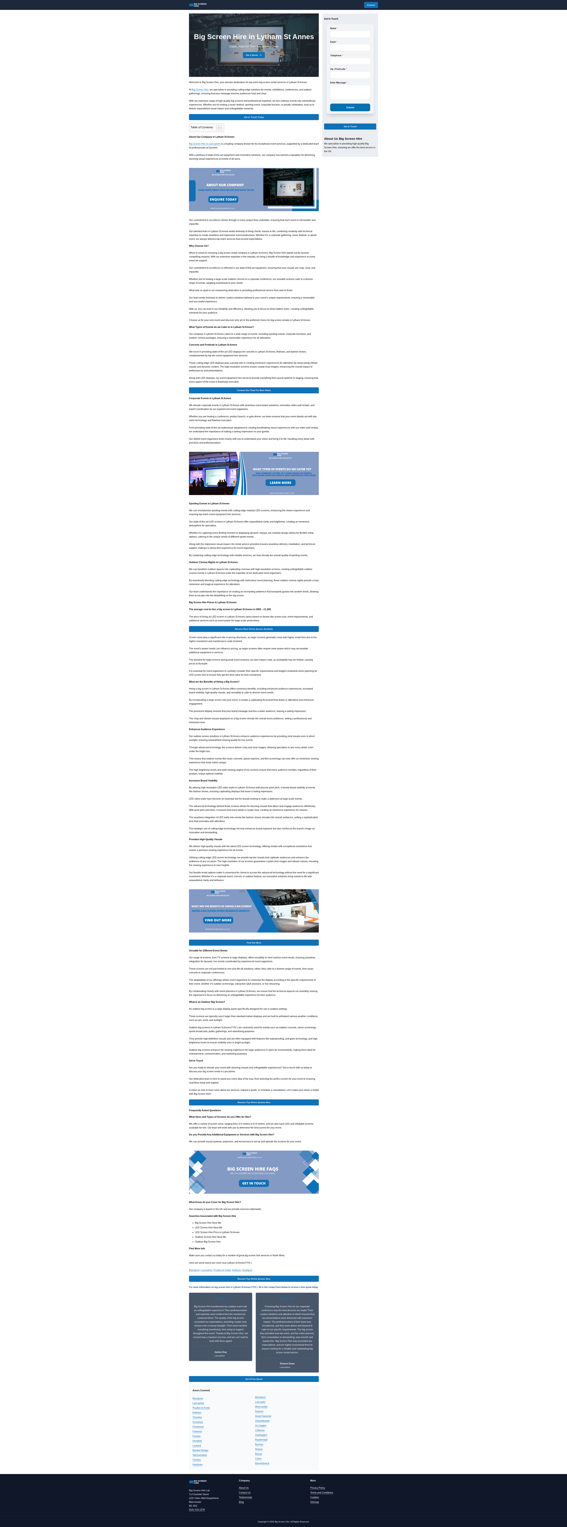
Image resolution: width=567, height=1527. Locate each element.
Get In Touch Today (254, 117)
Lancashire (206, 1270)
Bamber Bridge (200, 1450)
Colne (258, 1458)
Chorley (197, 1460)
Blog (241, 1502)
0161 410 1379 (197, 1509)
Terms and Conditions (321, 1492)
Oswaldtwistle (262, 1421)
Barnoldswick (262, 1463)
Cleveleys (198, 1422)
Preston (197, 1436)
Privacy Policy (317, 1488)
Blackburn (260, 1397)
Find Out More (254, 943)
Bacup (258, 1454)
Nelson (259, 1449)
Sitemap (314, 1502)
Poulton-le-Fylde (222, 1270)
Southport (247, 1270)
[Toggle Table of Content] (217, 127)
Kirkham (236, 1270)
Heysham (198, 1464)
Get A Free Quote (254, 1379)
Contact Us (245, 1492)
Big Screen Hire (200, 89)
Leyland (197, 1445)
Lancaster (260, 1402)
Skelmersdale (200, 1455)
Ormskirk (197, 1441)
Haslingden (261, 1435)
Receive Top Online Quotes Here (254, 1102)
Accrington (260, 1425)
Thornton (197, 1417)
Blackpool (194, 1270)
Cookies (314, 1497)
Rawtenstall (261, 1439)
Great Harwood (263, 1416)
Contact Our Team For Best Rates (254, 390)
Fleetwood (198, 1426)
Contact (371, 5)
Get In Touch (350, 126)
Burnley (259, 1444)
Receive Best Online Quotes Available (254, 629)
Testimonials (245, 1497)
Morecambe (261, 1406)
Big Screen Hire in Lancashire (204, 144)
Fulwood (197, 1431)
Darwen (259, 1411)
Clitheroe (260, 1430)
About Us (244, 1488)
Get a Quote (252, 55)
